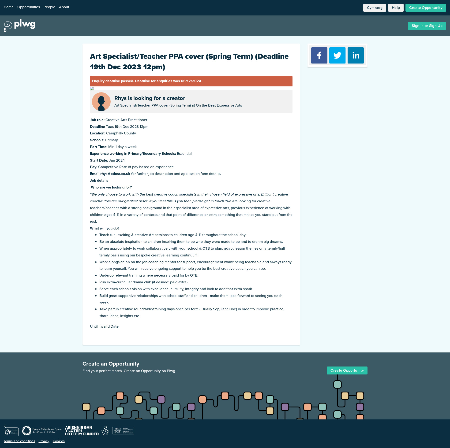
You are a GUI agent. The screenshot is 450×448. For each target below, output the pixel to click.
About (64, 7)
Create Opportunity (425, 7)
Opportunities (28, 7)
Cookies (59, 441)
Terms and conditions (19, 441)
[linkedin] (356, 55)
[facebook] (319, 55)
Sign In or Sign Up (427, 25)
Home (9, 7)
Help (396, 7)
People (49, 7)
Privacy (43, 441)
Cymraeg (374, 7)
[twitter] (337, 55)
